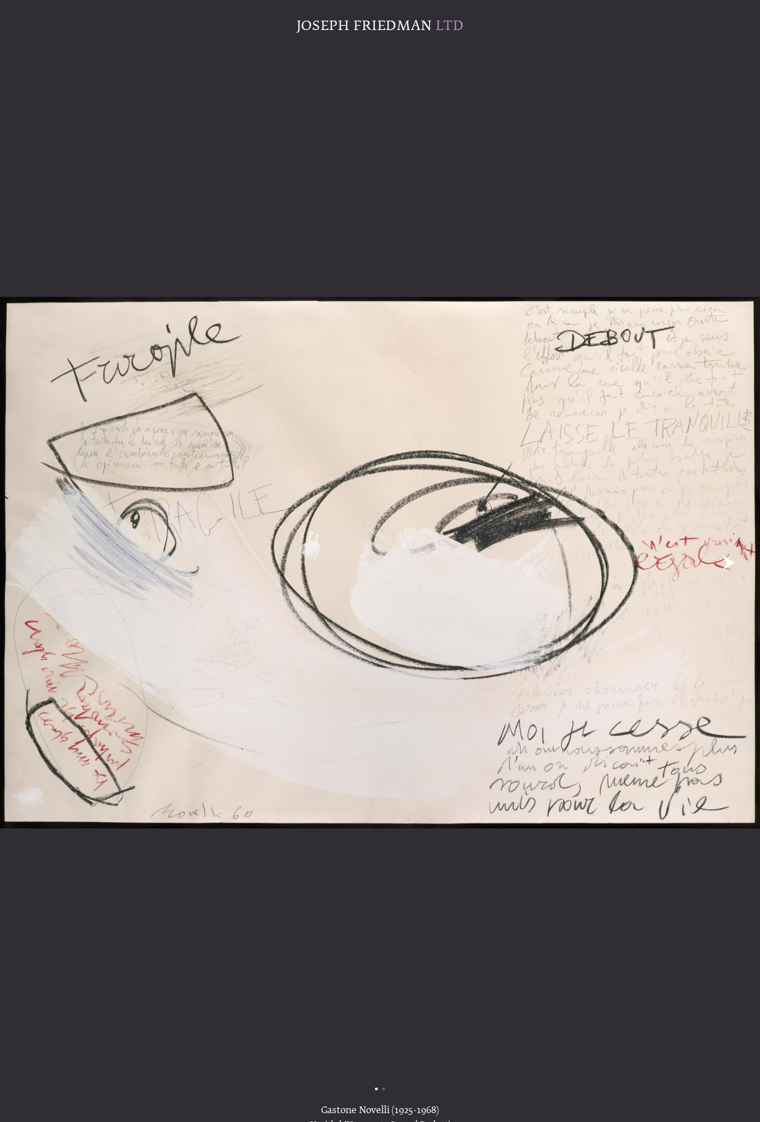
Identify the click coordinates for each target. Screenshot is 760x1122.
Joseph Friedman (380, 26)
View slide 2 (383, 1089)
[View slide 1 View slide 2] (380, 563)
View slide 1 (376, 1089)
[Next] (728, 562)
